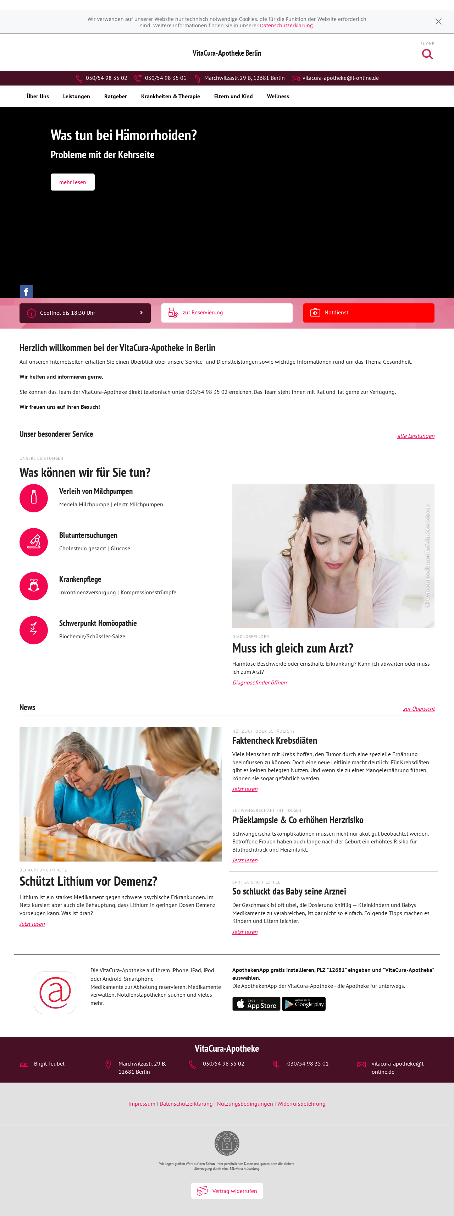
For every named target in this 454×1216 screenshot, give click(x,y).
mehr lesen (72, 182)
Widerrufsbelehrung (301, 1103)
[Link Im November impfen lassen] (121, 796)
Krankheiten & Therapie (170, 96)
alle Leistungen (415, 435)
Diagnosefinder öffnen (259, 682)
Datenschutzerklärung (286, 25)
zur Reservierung (202, 312)
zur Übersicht (418, 708)
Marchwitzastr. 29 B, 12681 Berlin (244, 77)
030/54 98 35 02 (105, 77)
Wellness (278, 96)
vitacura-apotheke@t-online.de (340, 77)
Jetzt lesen (32, 923)
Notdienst (335, 312)
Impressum (142, 1103)
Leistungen (76, 96)
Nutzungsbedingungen (245, 1103)
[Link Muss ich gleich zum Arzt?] (333, 558)
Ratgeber (115, 96)
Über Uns (38, 96)
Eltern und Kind (233, 96)
